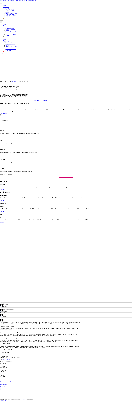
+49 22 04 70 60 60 (6, 359)
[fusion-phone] (2, 305)
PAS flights (23, 399)
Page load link (3, 400)
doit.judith (13, 81)
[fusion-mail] (1, 305)
